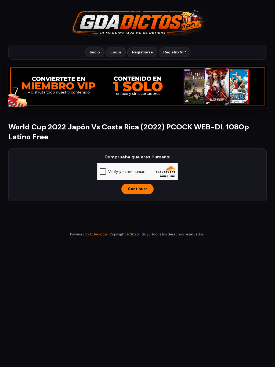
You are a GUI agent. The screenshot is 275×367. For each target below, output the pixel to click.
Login (115, 52)
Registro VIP (174, 52)
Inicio (95, 52)
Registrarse (142, 52)
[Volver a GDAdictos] (137, 22)
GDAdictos (99, 234)
